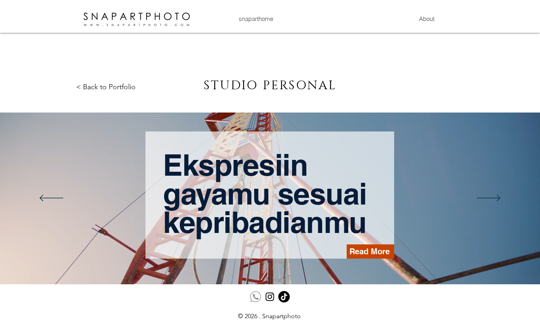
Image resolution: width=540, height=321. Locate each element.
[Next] (488, 199)
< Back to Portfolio (106, 87)
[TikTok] (284, 296)
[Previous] (51, 199)
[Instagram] (270, 296)
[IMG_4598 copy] (255, 296)
